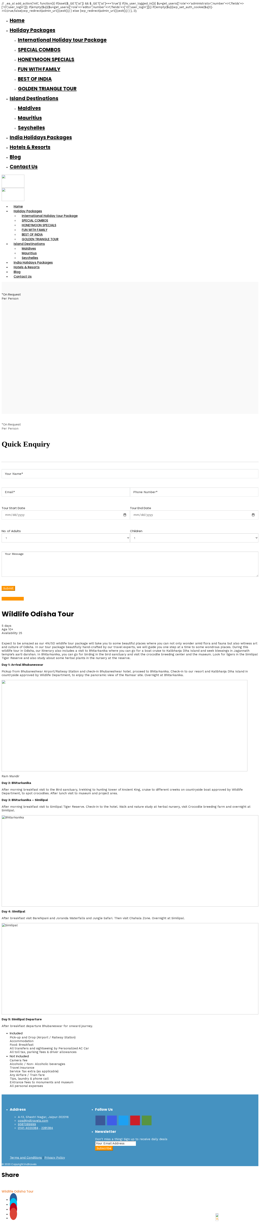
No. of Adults (11, 531)
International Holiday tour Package (62, 40)
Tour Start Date (13, 508)
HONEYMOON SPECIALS (46, 59)
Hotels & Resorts (30, 147)
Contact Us (24, 166)
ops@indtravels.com (33, 1120)
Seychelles (31, 127)
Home (17, 20)
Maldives (29, 108)
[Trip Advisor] (147, 1120)
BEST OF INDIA (35, 79)
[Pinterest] (135, 1120)
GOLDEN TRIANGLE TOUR (47, 88)
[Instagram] (112, 1120)
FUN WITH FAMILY (39, 69)
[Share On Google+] (13, 1214)
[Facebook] (100, 1120)
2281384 (47, 1128)
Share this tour (13, 599)
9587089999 (27, 1124)
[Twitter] (123, 1120)
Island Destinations (34, 98)
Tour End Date (140, 508)
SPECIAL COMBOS (39, 49)
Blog (15, 157)
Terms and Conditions (26, 1157)
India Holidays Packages (41, 137)
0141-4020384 (28, 1128)
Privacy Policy (54, 1157)
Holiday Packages (32, 30)
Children (136, 531)
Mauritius (30, 118)
